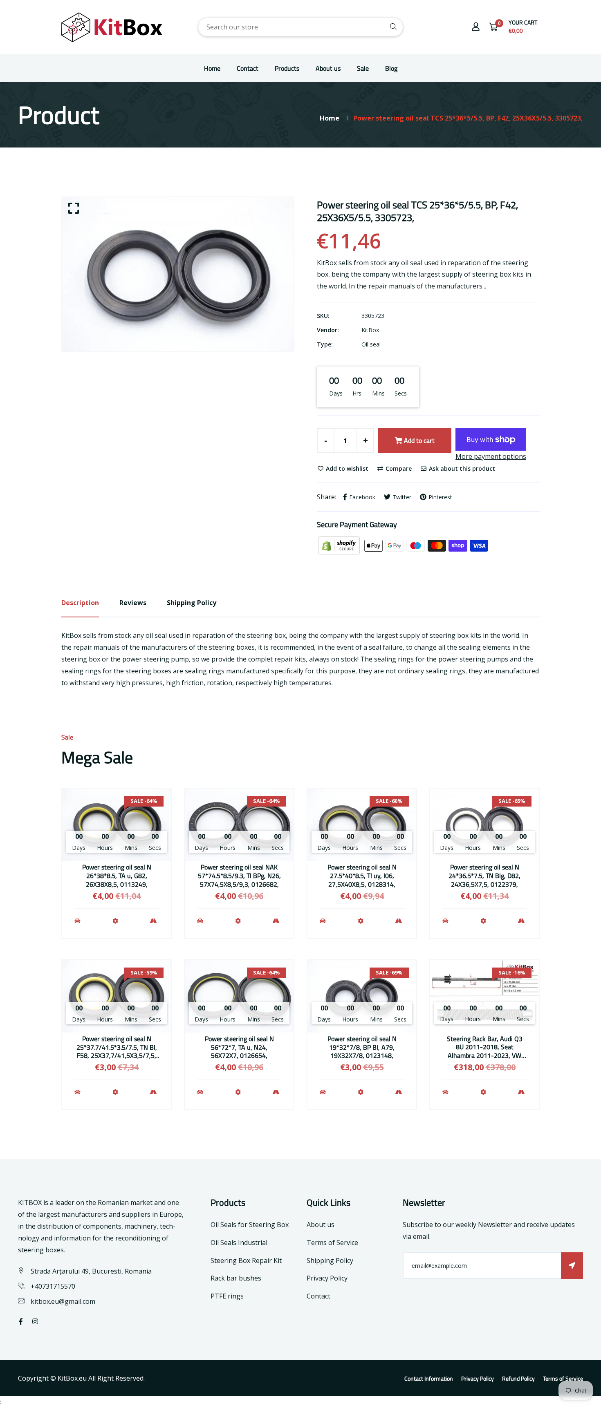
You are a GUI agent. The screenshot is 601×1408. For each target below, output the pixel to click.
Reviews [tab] (132, 602)
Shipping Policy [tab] (191, 602)
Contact (247, 68)
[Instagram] (35, 1321)
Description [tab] (80, 602)
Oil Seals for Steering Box (250, 1224)
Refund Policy (518, 1378)
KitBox (370, 330)
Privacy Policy (327, 1278)
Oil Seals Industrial (239, 1242)
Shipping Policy (330, 1260)
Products (287, 68)
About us (328, 68)
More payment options (490, 456)
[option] (178, 274)
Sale (363, 68)
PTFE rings (227, 1296)
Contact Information (428, 1378)
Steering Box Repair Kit (246, 1260)
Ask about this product (461, 468)
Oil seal (371, 344)
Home (212, 68)
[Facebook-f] (21, 1321)
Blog (391, 68)
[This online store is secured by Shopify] (340, 545)
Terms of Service (332, 1242)
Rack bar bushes (236, 1278)
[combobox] (300, 27)
